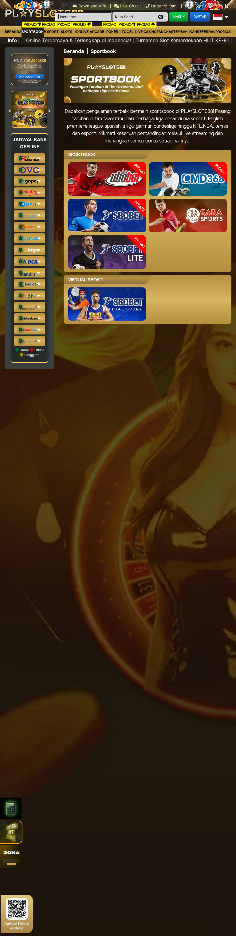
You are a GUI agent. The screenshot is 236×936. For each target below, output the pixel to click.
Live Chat (128, 5)
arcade (97, 32)
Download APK (92, 5)
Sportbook (33, 32)
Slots (66, 32)
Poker (112, 32)
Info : (14, 40)
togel (128, 32)
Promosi (223, 32)
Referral (206, 32)
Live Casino (146, 32)
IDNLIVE (81, 32)
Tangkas (165, 32)
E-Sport (51, 32)
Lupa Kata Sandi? (202, 5)
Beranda (13, 32)
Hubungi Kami (164, 5)
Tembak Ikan (185, 32)
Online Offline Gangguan (31, 352)
